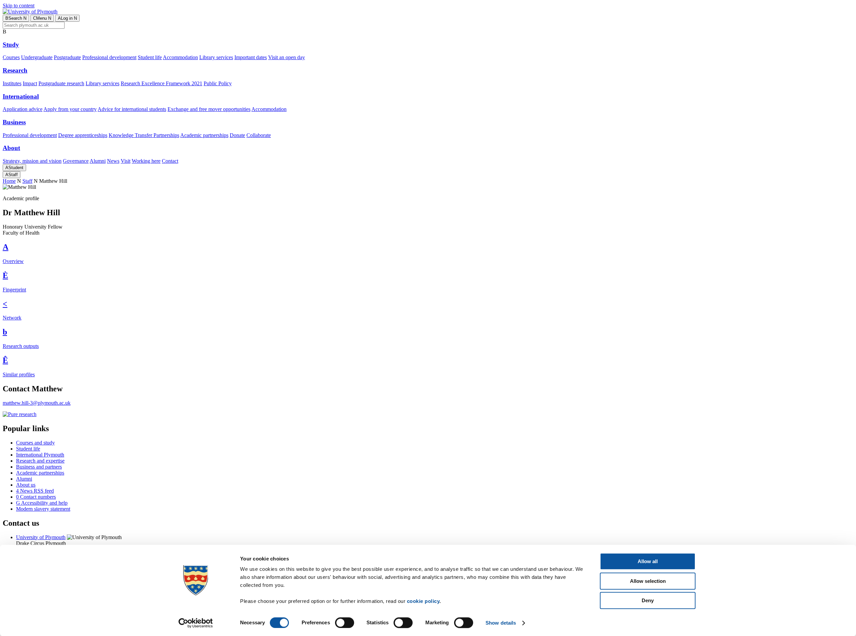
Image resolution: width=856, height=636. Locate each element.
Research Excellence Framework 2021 (161, 83)
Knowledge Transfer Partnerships (144, 135)
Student (14, 167)
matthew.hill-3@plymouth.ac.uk (37, 403)
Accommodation (180, 57)
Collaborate (258, 135)
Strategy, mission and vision (32, 161)
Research (15, 70)
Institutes (12, 83)
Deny (648, 600)
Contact (170, 161)
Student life (150, 57)
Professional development (109, 57)
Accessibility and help (42, 503)
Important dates (250, 57)
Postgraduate (67, 57)
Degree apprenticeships (82, 135)
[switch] (344, 622)
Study (11, 44)
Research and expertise (40, 461)
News (113, 161)
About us (25, 485)
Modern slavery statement (43, 509)
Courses (11, 57)
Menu (42, 18)
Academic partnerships (204, 135)
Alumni (98, 161)
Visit (125, 161)
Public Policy (218, 83)
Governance (76, 161)
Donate (237, 135)
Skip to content (18, 5)
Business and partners (39, 467)
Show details (501, 623)
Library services (216, 57)
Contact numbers (36, 497)
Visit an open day (286, 57)
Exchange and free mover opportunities (209, 109)
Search (15, 18)
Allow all (648, 561)
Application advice (22, 109)
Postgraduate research (61, 83)
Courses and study (35, 443)
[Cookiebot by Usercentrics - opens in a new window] (196, 623)
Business (14, 122)
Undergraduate (36, 57)
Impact (30, 83)
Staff (11, 174)
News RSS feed (35, 491)
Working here (146, 161)
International (21, 96)
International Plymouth (40, 455)
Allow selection (648, 581)
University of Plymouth (41, 537)
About (11, 147)
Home (9, 181)
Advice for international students (132, 109)
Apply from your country (70, 109)
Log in (67, 18)
